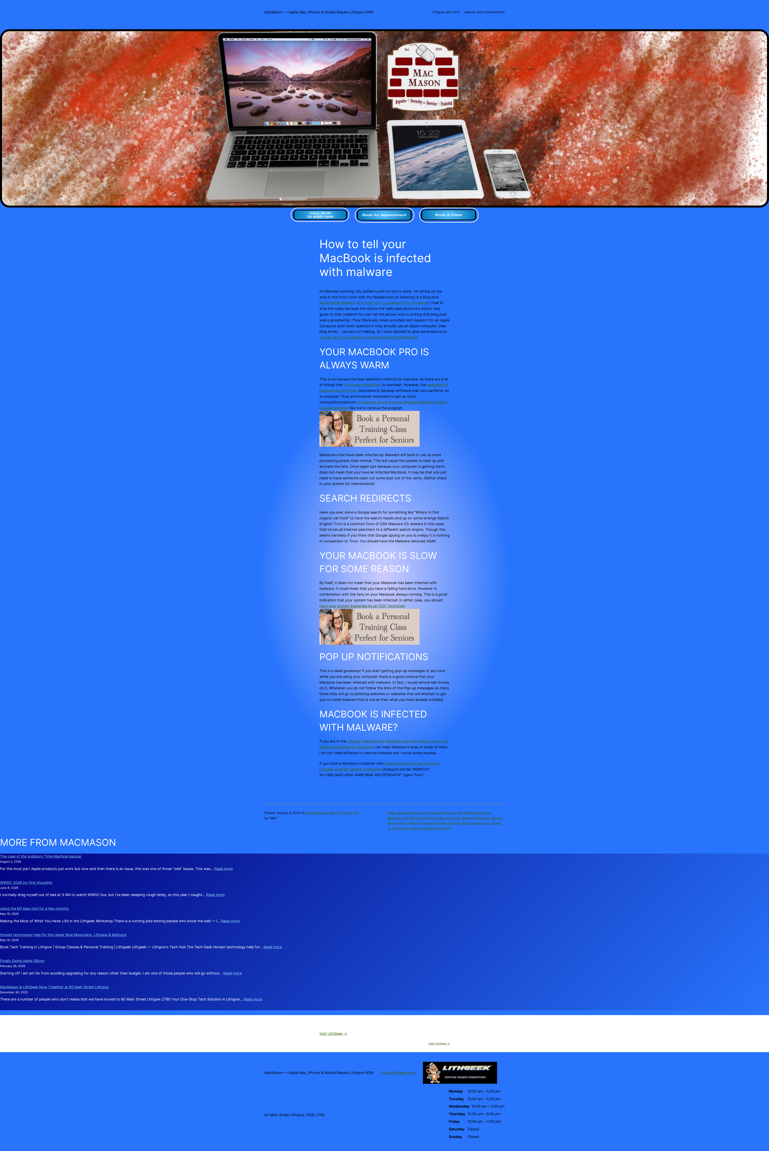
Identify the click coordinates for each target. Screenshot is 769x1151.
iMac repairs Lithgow (403, 813)
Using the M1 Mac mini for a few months (34, 908)
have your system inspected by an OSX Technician (362, 606)
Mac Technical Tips (344, 813)
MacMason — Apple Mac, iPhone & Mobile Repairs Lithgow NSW (318, 12)
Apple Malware (316, 813)
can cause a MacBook (362, 385)
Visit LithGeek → (333, 1034)
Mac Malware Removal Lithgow (478, 818)
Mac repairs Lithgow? (404, 823)
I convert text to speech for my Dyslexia (393, 303)
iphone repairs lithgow (438, 813)
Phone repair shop (475, 823)
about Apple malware (337, 303)
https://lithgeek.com (398, 1073)
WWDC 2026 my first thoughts (26, 882)
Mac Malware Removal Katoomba (427, 818)
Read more (223, 869)
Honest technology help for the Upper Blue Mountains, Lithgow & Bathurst (63, 935)
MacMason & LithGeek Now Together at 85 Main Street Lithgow (54, 987)
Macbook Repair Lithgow (441, 823)
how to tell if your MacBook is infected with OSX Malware (368, 337)
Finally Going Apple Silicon (22, 961)
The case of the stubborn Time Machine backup (40, 856)
